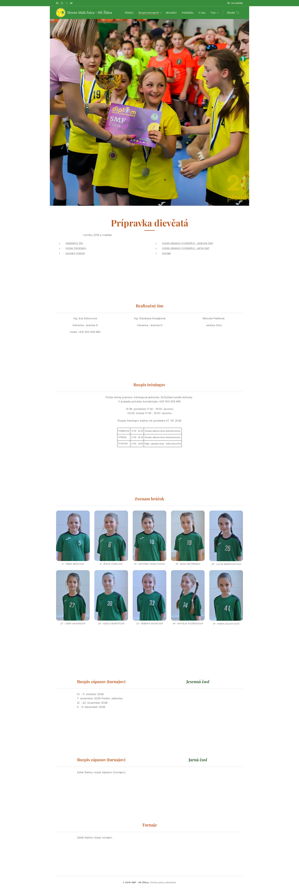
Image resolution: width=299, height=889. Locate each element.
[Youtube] (71, 3)
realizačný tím (74, 243)
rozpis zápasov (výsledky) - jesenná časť (187, 243)
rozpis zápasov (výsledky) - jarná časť (185, 248)
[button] (233, 12)
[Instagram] (62, 3)
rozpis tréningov (75, 248)
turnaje (166, 253)
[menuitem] (130, 12)
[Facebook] (57, 3)
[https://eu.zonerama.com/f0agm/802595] (67, 3)
